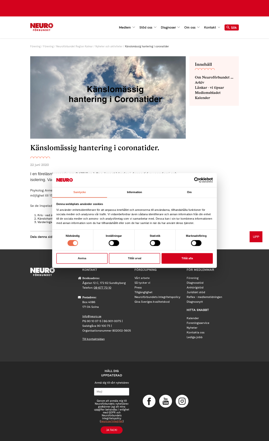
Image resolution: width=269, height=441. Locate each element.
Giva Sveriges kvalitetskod (152, 301)
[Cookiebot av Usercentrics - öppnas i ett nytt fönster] (197, 180)
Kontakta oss (195, 332)
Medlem (125, 27)
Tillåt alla (187, 258)
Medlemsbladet (208, 92)
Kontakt (210, 27)
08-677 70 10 (102, 287)
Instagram (182, 401)
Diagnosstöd (195, 282)
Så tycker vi (142, 282)
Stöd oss (146, 27)
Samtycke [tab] (79, 192)
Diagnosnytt (195, 301)
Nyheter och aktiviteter (108, 46)
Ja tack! (111, 430)
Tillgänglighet (143, 292)
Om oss (190, 27)
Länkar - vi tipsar (209, 87)
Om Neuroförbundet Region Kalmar (214, 77)
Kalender (202, 98)
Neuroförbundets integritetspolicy (157, 297)
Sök (234, 27)
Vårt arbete (142, 278)
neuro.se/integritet (112, 421)
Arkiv (199, 82)
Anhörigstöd (195, 287)
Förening (35, 46)
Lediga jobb (195, 337)
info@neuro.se (91, 316)
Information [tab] (134, 192)
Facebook (149, 401)
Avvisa (82, 258)
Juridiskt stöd (196, 292)
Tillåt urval (134, 258)
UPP (256, 237)
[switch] (114, 243)
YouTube (165, 401)
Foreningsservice (198, 323)
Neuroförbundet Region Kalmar (74, 46)
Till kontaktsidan (93, 339)
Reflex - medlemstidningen (204, 297)
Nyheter (192, 327)
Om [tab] (189, 192)
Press (138, 287)
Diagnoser (169, 27)
